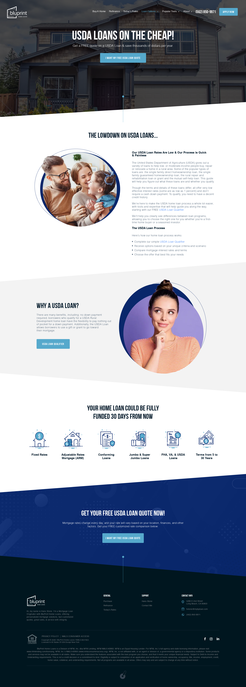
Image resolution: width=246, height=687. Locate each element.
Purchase (107, 601)
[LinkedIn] (218, 639)
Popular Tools (169, 11)
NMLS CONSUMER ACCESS (75, 636)
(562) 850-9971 (206, 12)
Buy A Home (99, 11)
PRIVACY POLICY (50, 636)
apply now (228, 11)
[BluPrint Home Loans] (17, 12)
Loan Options (149, 11)
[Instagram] (211, 639)
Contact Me (147, 606)
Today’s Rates (130, 11)
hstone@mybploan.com (197, 609)
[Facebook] (205, 639)
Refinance (114, 11)
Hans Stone (147, 601)
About (186, 11)
